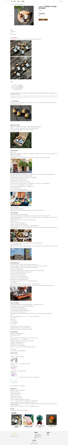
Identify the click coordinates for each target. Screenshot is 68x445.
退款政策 (36, 443)
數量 (39, 15)
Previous (11, 16)
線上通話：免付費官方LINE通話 (38, 437)
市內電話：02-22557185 (37, 436)
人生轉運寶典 (22, 1)
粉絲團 (35, 438)
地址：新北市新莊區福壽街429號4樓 (39, 435)
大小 (39, 12)
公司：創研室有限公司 (37, 434)
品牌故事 (18, 1)
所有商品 (14, 1)
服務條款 (32, 443)
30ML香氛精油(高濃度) (42, 13)
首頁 (11, 1)
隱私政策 (34, 443)
